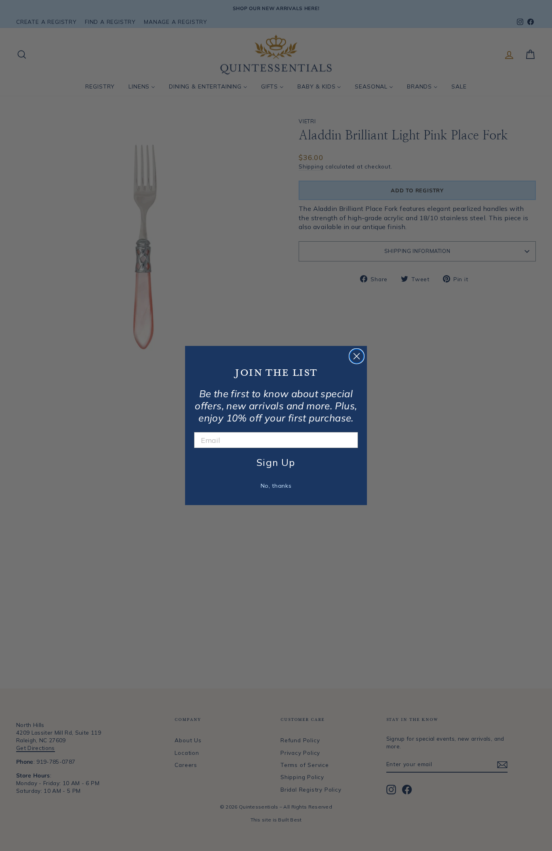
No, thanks (276, 485)
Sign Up (276, 462)
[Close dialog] (357, 356)
